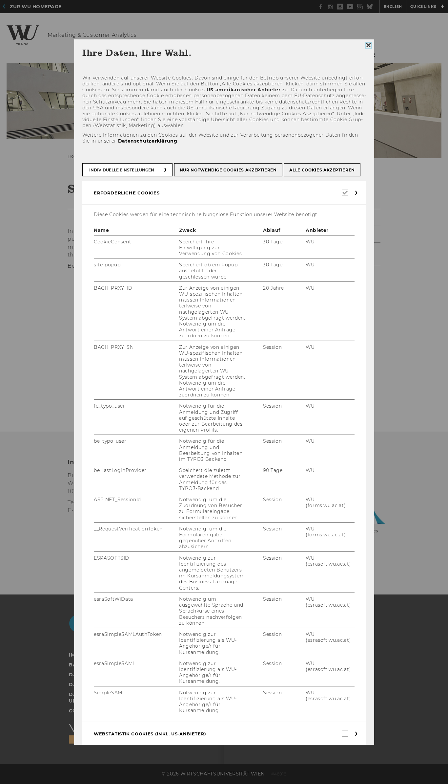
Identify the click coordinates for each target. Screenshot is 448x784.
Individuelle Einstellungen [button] (121, 170)
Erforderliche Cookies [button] (127, 192)
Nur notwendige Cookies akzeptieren (227, 170)
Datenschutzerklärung (147, 141)
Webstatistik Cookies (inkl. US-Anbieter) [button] (150, 733)
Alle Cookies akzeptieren (322, 170)
